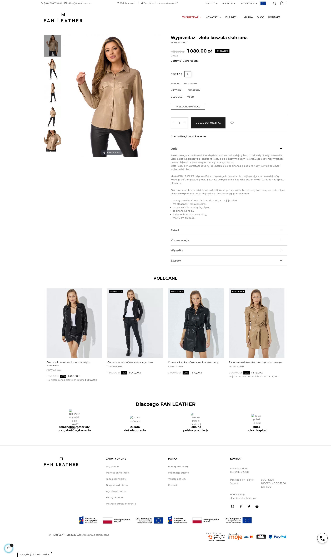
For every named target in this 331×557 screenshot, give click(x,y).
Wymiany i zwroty (116, 491)
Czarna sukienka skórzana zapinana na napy (193, 362)
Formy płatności (115, 497)
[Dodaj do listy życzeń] (232, 122)
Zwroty (176, 260)
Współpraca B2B (177, 478)
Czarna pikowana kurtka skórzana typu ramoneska (69, 364)
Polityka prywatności (117, 472)
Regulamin (112, 466)
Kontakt (172, 485)
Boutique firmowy (178, 466)
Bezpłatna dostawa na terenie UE (160, 3)
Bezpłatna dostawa (117, 485)
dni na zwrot (127, 3)
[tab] (229, 149)
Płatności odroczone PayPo (121, 503)
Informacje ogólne (178, 472)
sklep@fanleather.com (79, 3)
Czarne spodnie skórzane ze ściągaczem (130, 362)
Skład (175, 230)
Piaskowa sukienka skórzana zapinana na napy (255, 362)
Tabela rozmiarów (116, 478)
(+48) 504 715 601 (239, 472)
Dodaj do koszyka (208, 123)
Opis (174, 148)
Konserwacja (180, 240)
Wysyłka (177, 250)
